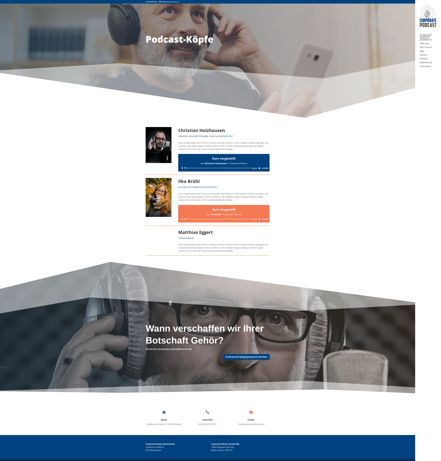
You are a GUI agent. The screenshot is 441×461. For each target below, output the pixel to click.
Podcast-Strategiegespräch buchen (246, 356)
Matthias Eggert (195, 232)
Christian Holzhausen (201, 130)
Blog (422, 51)
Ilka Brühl (189, 181)
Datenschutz (426, 63)
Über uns (424, 44)
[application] (224, 168)
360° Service (426, 47)
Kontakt (424, 59)
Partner (423, 55)
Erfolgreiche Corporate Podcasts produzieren (426, 37)
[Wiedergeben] (182, 168)
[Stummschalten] (259, 168)
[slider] (264, 168)
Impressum (425, 66)
